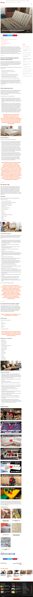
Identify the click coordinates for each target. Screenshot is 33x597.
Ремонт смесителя (4, 563)
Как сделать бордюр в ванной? (26, 66)
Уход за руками (29, 574)
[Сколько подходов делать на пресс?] (2, 592)
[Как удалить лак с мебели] (23, 572)
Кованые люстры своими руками (27, 71)
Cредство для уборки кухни (26, 46)
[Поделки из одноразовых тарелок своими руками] (10, 572)
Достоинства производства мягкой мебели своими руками (8, 39)
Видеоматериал (3, 44)
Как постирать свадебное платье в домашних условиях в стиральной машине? (27, 59)
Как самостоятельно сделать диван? (6, 43)
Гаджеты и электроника (16, 573)
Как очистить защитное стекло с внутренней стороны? (18, 589)
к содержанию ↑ (3, 55)
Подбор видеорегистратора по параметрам (16, 575)
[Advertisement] (27, 39)
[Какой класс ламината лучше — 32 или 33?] (2, 589)
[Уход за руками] (29, 572)
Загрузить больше (16, 579)
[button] (31, 4)
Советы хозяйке (4, 6)
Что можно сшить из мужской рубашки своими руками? (7, 586)
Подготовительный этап (4, 40)
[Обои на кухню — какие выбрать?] (13, 592)
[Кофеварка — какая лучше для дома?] (3, 572)
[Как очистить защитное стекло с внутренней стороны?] (13, 589)
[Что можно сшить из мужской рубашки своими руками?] (2, 586)
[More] (18, 35)
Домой (1, 6)
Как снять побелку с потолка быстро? (27, 52)
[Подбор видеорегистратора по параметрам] (16, 572)
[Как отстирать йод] (13, 586)
